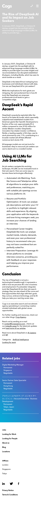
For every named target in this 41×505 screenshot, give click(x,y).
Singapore (6, 469)
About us (5, 443)
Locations (6, 452)
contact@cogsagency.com (14, 324)
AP (7, 335)
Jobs (4, 430)
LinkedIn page (11, 326)
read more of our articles (15, 328)
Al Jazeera (32, 333)
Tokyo (4, 474)
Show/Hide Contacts (32, 6)
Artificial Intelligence (21, 340)
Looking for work (9, 342)
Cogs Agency (21, 317)
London (5, 465)
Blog (4, 447)
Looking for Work (9, 434)
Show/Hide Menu (37, 6)
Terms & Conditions (10, 495)
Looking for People (9, 439)
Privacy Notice (8, 490)
